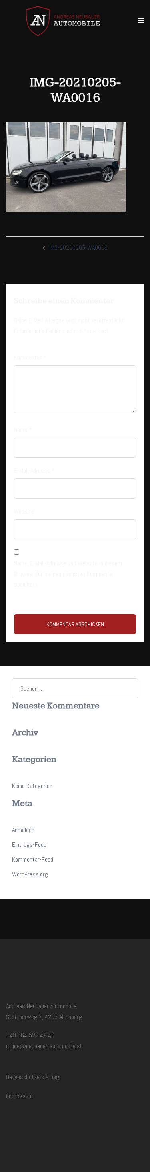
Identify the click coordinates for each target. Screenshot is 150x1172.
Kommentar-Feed (32, 859)
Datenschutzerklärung (32, 1077)
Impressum (19, 1096)
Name (23, 430)
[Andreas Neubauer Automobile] (63, 20)
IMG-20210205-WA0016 (78, 247)
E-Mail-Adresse (34, 470)
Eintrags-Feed (29, 844)
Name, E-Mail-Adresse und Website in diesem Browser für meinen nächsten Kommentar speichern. (68, 574)
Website (24, 511)
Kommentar (30, 357)
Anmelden (23, 830)
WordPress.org (30, 874)
